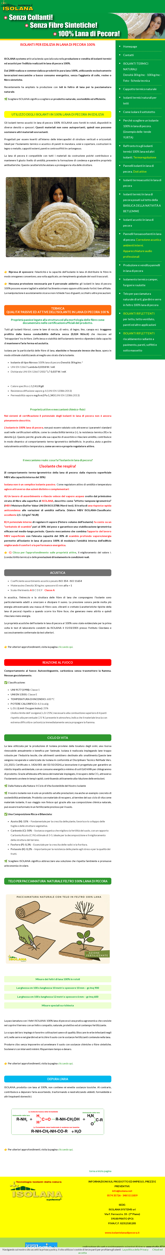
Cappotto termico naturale (140, 89)
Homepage (130, 46)
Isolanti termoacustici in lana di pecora (142, 182)
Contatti (128, 55)
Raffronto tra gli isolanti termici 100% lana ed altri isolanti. (139, 151)
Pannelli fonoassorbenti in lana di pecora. (142, 245)
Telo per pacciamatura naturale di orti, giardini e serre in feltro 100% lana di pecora (142, 299)
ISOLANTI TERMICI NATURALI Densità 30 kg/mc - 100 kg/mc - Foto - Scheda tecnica (142, 72)
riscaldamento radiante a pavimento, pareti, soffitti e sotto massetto (140, 342)
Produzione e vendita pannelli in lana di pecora (141, 267)
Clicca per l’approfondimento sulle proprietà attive (43, 552)
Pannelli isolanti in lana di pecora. (138, 168)
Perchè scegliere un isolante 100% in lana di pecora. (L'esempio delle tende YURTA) (141, 129)
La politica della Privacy (135, 1249)
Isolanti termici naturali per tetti (140, 100)
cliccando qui (65, 646)
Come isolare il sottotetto (139, 112)
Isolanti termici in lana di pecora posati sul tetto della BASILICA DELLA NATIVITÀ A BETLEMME (142, 203)
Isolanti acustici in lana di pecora (138, 222)
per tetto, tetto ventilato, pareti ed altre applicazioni (139, 319)
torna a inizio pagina (100, 1170)
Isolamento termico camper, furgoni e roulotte (140, 282)
